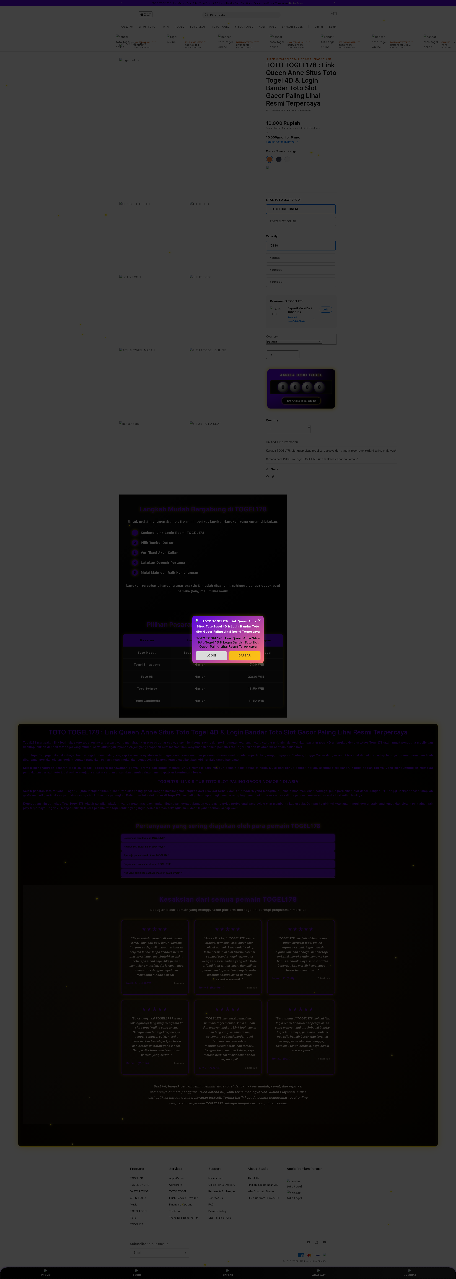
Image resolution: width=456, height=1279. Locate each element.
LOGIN (211, 655)
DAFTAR (245, 655)
